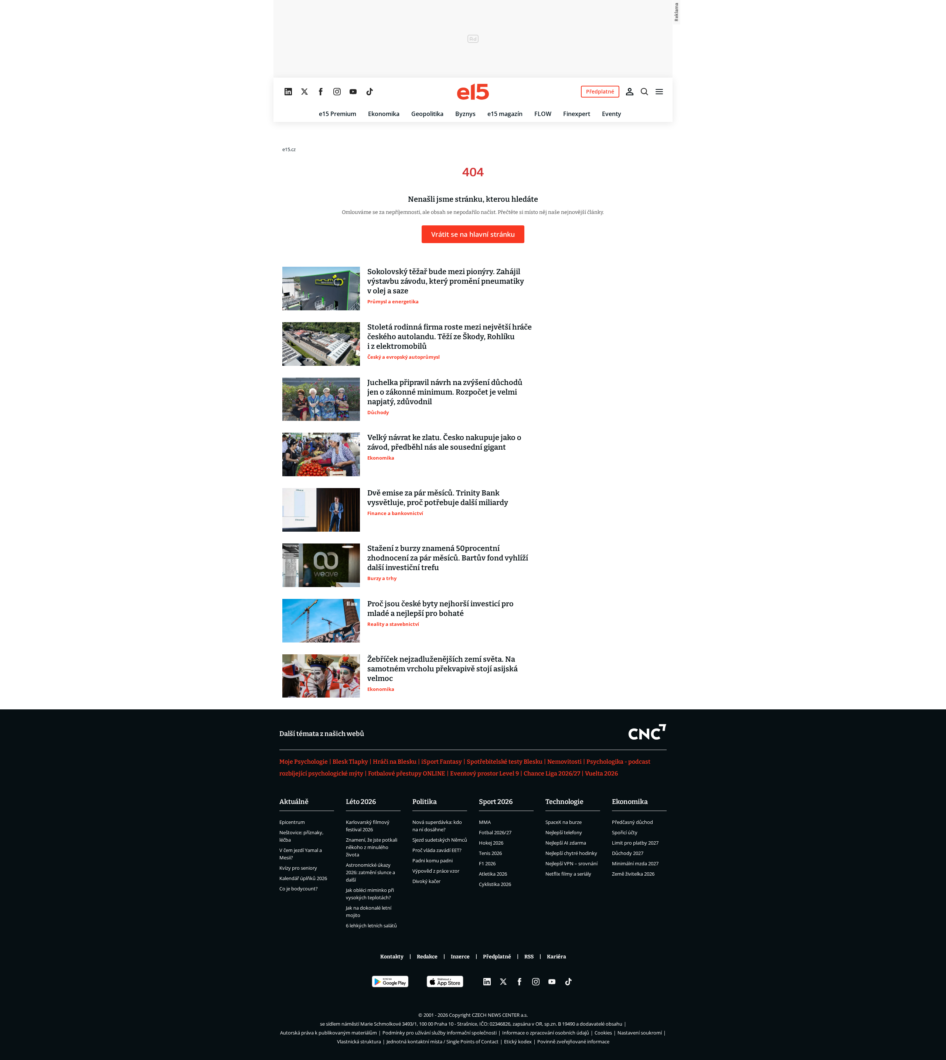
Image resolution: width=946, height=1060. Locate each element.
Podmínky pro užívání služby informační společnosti (439, 1032)
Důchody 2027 (627, 853)
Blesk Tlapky (350, 761)
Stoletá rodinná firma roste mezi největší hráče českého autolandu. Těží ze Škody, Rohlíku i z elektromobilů (449, 337)
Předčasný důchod (632, 822)
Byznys (465, 113)
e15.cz (289, 149)
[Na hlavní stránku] (473, 91)
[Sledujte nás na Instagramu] (337, 92)
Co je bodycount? (298, 888)
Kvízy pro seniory (298, 868)
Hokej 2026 (491, 842)
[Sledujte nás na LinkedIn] (288, 92)
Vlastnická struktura (359, 1041)
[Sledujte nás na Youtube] (353, 92)
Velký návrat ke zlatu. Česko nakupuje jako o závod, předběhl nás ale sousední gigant (444, 442)
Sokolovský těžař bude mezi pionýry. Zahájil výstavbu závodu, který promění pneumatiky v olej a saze (445, 281)
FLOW (542, 113)
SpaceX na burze (563, 822)
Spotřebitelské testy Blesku (504, 761)
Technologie (564, 802)
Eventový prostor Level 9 (484, 773)
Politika (424, 802)
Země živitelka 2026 (633, 873)
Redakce (427, 957)
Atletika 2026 (493, 873)
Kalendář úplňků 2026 (303, 878)
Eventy (611, 113)
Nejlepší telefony (563, 832)
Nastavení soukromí (639, 1032)
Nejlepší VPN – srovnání (571, 863)
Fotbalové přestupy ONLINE (406, 773)
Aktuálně (294, 802)
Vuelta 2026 (601, 773)
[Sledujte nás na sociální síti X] (304, 92)
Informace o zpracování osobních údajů (545, 1032)
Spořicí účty (624, 832)
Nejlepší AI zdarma (565, 842)
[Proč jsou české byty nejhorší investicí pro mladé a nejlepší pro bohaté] (321, 621)
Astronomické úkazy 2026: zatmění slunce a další (370, 872)
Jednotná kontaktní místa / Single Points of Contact (442, 1041)
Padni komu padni (432, 860)
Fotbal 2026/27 (495, 832)
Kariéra (556, 957)
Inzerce (460, 957)
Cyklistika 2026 (495, 884)
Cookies (603, 1032)
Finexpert (576, 113)
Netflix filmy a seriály (568, 873)
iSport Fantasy (441, 761)
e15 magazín (505, 113)
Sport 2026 (496, 802)
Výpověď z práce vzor (435, 871)
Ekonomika (383, 113)
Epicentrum (292, 822)
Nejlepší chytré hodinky (571, 853)
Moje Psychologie (303, 761)
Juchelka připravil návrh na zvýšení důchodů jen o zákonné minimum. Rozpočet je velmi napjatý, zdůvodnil (445, 392)
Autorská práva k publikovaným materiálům (328, 1032)
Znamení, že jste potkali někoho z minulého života (371, 847)
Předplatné (497, 957)
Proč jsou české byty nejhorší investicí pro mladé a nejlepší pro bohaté (440, 608)
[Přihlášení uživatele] (629, 91)
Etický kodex (518, 1041)
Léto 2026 (361, 802)
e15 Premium (337, 113)
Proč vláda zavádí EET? (437, 850)
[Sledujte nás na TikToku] (369, 92)
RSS (529, 957)
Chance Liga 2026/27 (552, 773)
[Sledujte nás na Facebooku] (321, 92)
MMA (485, 822)
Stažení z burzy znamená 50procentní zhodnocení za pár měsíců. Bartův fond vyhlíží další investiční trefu (447, 558)
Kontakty (392, 957)
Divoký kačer (426, 881)
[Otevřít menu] (659, 91)
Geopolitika (427, 113)
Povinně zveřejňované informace (573, 1041)
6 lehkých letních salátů (371, 925)
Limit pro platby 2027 (635, 842)
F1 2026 (487, 863)
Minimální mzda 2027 (635, 863)
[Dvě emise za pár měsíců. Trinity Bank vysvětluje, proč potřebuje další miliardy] (321, 510)
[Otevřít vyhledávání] (644, 91)
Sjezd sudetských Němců (439, 839)
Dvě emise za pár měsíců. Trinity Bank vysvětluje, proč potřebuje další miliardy (437, 497)
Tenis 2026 (490, 853)
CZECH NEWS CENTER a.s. (500, 1015)
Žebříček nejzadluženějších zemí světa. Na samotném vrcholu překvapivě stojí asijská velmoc (442, 669)
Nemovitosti (564, 761)
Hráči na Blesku (394, 761)
